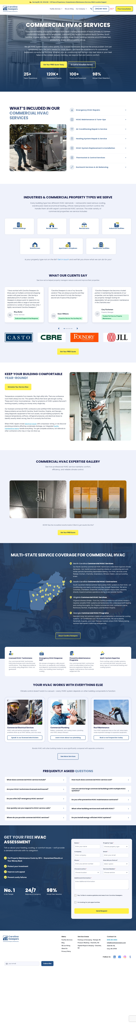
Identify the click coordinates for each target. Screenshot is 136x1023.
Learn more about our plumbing (68, 738)
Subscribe (47, 963)
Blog (63, 942)
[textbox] (114, 847)
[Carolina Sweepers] (10, 8)
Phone (77, 860)
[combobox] (116, 846)
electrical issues (31, 424)
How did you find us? (110, 860)
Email (105, 852)
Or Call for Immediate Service (82, 65)
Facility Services (55, 9)
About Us (64, 948)
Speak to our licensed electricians (24, 738)
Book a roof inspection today (111, 738)
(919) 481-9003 (112, 940)
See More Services (68, 756)
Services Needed (109, 869)
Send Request (101, 911)
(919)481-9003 (101, 9)
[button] (59, 327)
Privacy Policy (66, 951)
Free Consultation (124, 9)
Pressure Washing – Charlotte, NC (88, 942)
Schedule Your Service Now (18, 387)
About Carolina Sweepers (68, 636)
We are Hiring (69, 9)
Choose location (80, 869)
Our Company (80, 9)
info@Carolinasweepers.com (116, 942)
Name (77, 843)
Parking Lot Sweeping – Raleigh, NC (89, 940)
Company (77, 852)
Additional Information (83, 878)
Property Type (108, 843)
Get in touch (63, 259)
